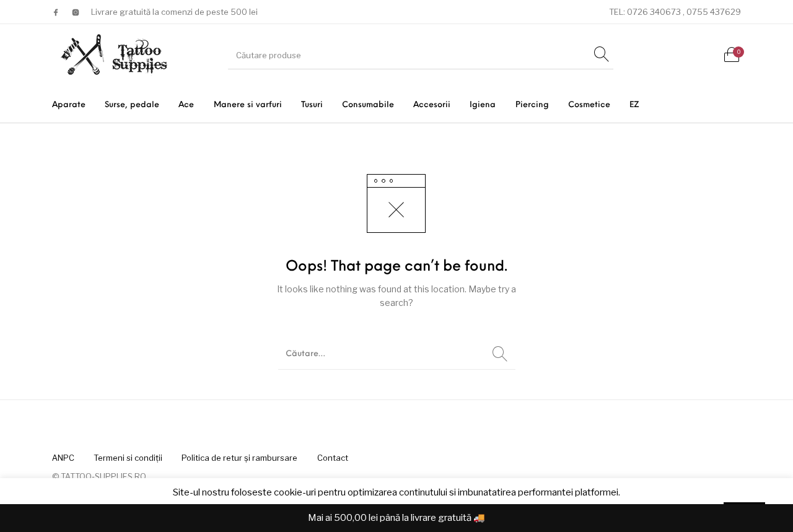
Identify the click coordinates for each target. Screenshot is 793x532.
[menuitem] (68, 105)
